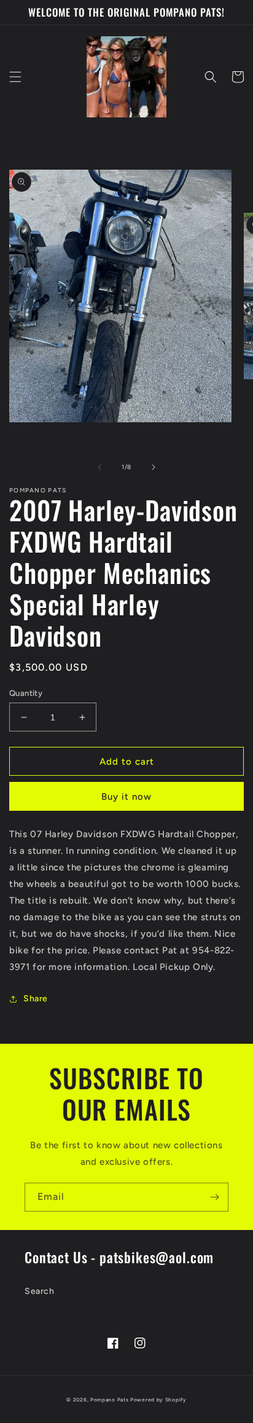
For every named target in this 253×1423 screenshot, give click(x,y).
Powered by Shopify (158, 1400)
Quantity (25, 693)
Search (40, 1291)
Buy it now (126, 796)
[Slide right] (153, 467)
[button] (15, 76)
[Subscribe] (214, 1197)
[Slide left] (99, 467)
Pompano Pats (109, 1400)
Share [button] (35, 998)
